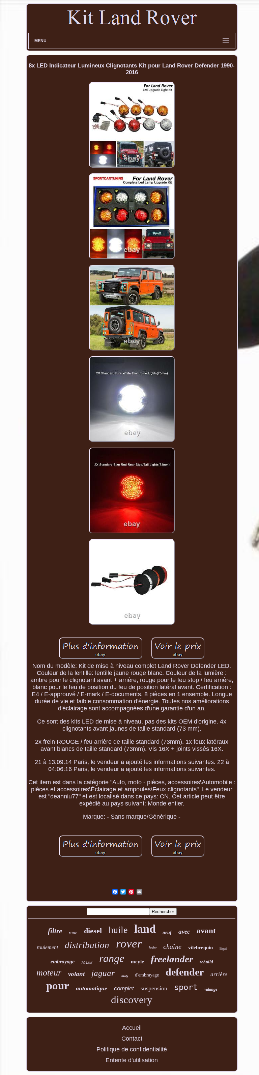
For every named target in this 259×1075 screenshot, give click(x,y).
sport (186, 987)
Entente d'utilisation (132, 1060)
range (111, 958)
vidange (210, 989)
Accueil (132, 1027)
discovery (131, 1000)
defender (185, 972)
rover (129, 943)
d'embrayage (147, 975)
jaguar (103, 973)
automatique (91, 988)
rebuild (206, 961)
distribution (87, 945)
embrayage (63, 961)
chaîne (172, 946)
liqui (223, 948)
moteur (48, 973)
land (145, 929)
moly (124, 976)
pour (57, 986)
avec (184, 931)
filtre (55, 931)
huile (118, 930)
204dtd (86, 963)
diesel (93, 931)
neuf (167, 932)
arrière (218, 974)
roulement (47, 947)
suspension (154, 988)
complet (124, 988)
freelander (172, 959)
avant (206, 931)
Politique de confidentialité (131, 1049)
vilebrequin (200, 947)
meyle (137, 961)
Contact (131, 1038)
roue (73, 932)
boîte (152, 947)
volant (76, 974)
